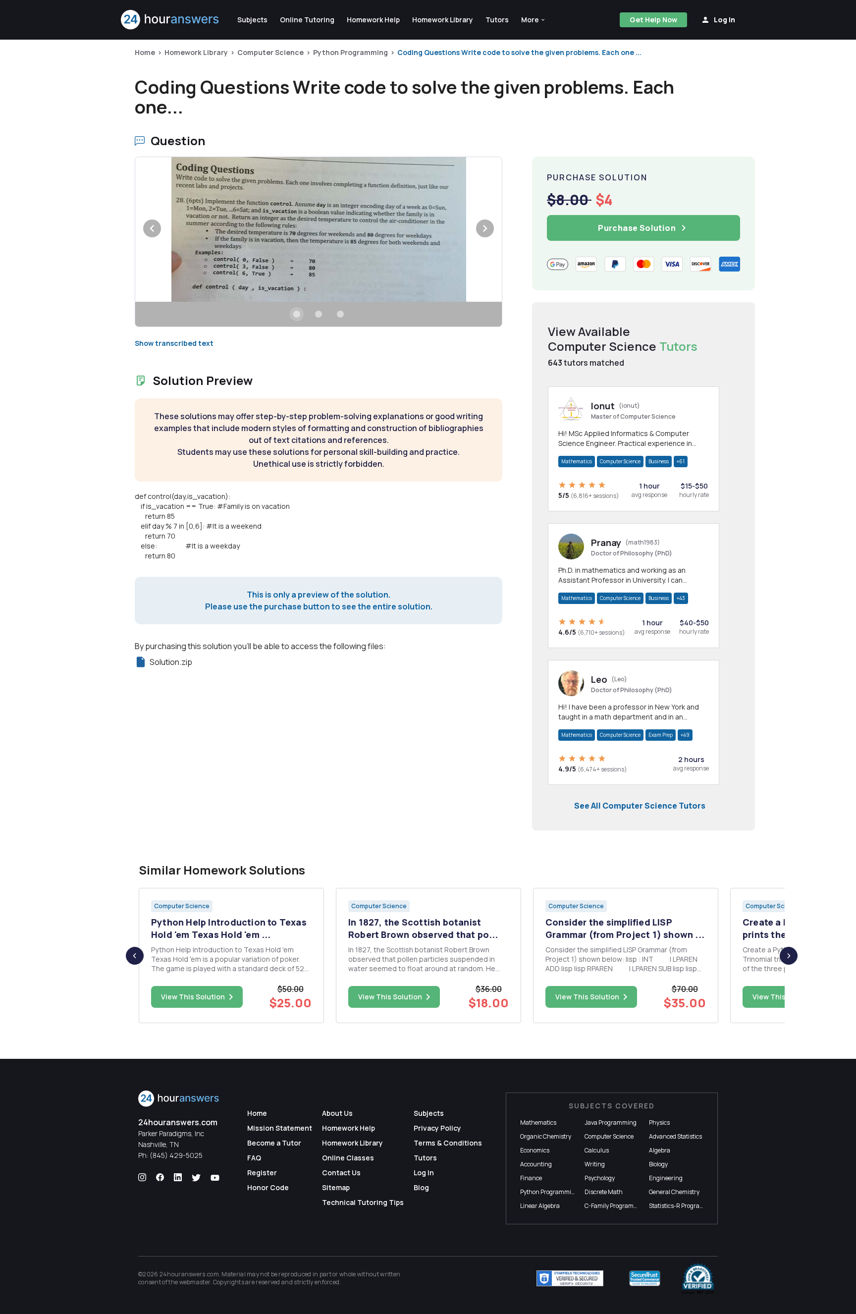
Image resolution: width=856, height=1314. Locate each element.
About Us (337, 1113)
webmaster (195, 1282)
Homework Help (348, 1128)
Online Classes (348, 1157)
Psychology (600, 1178)
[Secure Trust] (644, 1278)
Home (145, 52)
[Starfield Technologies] (569, 1278)
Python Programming (350, 52)
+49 (685, 734)
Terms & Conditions (448, 1143)
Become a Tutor (274, 1143)
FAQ (254, 1157)
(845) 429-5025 (176, 1155)
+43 (681, 598)
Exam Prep (660, 734)
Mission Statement (279, 1128)
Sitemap (336, 1187)
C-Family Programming (616, 1206)
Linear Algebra (540, 1206)
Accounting (536, 1164)
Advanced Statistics (675, 1136)
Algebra (659, 1150)
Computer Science (270, 52)
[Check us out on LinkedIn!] (178, 1177)
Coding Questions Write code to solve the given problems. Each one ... (519, 52)
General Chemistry (674, 1192)
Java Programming (611, 1122)
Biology (658, 1164)
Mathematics (576, 461)
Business (658, 461)
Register (262, 1172)
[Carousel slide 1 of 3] (297, 314)
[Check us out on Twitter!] (196, 1177)
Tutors (425, 1157)
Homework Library (196, 52)
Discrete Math (604, 1192)
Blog (421, 1187)
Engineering (666, 1178)
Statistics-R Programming (684, 1206)
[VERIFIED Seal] (698, 1278)
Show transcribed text (174, 343)
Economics (534, 1150)
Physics (659, 1122)
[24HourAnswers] (170, 20)
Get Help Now (653, 19)
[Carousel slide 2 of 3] (318, 314)
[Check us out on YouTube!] (215, 1177)
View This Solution (193, 996)
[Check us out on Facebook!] (160, 1177)
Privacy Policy (437, 1128)
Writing (595, 1164)
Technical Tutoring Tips (363, 1202)
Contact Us (341, 1172)
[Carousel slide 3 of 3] (340, 314)
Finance (531, 1178)
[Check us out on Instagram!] (142, 1177)
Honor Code (268, 1187)
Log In (424, 1172)
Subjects (429, 1113)
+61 (681, 461)
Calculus (597, 1150)
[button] (533, 20)
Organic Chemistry (545, 1136)
